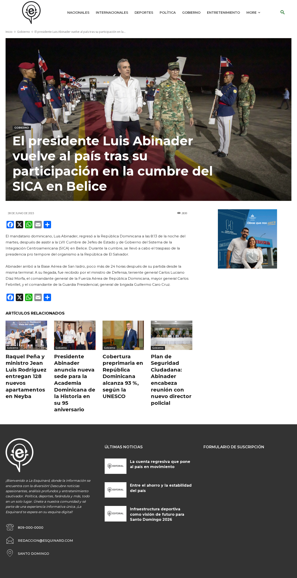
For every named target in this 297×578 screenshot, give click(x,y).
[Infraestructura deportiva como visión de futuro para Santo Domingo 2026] (116, 513)
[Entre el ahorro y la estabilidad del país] (116, 490)
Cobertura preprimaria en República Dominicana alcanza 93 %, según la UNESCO (123, 376)
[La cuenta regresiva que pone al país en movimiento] (116, 466)
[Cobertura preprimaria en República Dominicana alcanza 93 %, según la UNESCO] (123, 335)
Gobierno (23, 32)
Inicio (9, 32)
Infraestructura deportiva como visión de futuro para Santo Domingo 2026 (157, 514)
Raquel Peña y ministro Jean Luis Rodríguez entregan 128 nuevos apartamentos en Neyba (26, 376)
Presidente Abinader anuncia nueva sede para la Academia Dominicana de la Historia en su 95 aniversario (74, 383)
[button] (282, 12)
